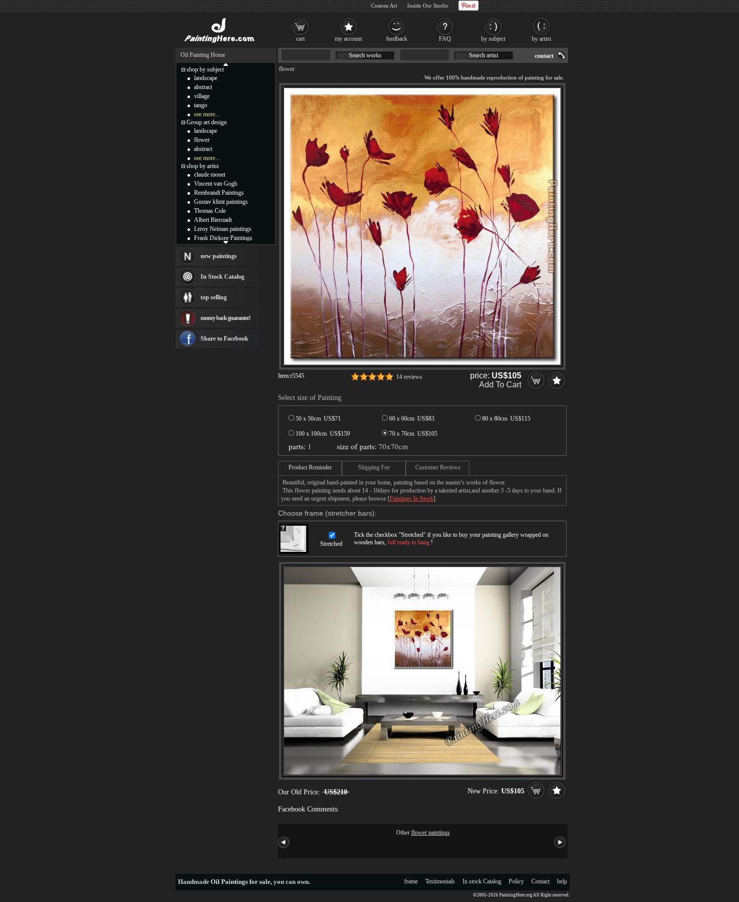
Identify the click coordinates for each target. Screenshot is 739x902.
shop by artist (203, 166)
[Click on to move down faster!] (225, 241)
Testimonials (440, 881)
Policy (516, 881)
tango (200, 105)
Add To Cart (500, 384)
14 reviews (409, 376)
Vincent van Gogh (215, 183)
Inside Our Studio (427, 6)
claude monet (209, 174)
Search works (365, 55)
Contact (540, 881)
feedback (396, 38)
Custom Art (384, 6)
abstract (203, 87)
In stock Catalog (482, 881)
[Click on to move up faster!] (225, 63)
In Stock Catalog (222, 276)
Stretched (331, 543)
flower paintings (430, 832)
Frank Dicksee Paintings (223, 237)
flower (287, 68)
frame (411, 881)
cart (300, 38)
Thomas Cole (210, 210)
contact (544, 55)
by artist (541, 38)
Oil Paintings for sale (240, 881)
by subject (493, 38)
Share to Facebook (224, 338)
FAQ (445, 38)
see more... (207, 114)
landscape (205, 77)
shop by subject (205, 69)
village (202, 96)
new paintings (219, 256)
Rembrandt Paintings (219, 192)
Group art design (207, 122)
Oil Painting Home (202, 54)
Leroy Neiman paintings (222, 228)
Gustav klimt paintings (221, 201)
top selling (214, 297)
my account (348, 38)
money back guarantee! (225, 317)
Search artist (483, 55)
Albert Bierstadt (213, 219)
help (562, 881)
